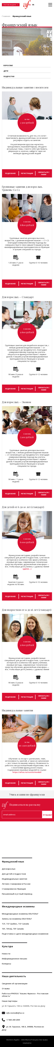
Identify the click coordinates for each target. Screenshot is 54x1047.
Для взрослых (8, 869)
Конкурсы (6, 963)
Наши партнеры (9, 1001)
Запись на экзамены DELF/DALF (17, 918)
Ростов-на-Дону (10, 5)
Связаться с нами (43, 173)
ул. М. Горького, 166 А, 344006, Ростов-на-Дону (23, 1028)
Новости (6, 953)
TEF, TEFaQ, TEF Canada (13, 928)
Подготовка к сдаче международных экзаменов (25, 933)
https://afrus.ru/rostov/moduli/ (27, 772)
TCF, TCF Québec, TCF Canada (15, 923)
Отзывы (6, 988)
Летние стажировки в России (16, 884)
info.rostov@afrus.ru (15, 1013)
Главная (6, 16)
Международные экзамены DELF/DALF (20, 913)
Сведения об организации (14, 983)
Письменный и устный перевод (17, 894)
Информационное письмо (14, 958)
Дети (6, 71)
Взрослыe (8, 65)
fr (33, 5)
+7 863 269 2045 (13, 1019)
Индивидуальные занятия (14, 879)
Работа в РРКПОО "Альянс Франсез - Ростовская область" (25, 994)
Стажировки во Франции (14, 889)
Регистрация (27, 173)
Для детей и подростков (14, 874)
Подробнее (10, 173)
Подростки (9, 76)
